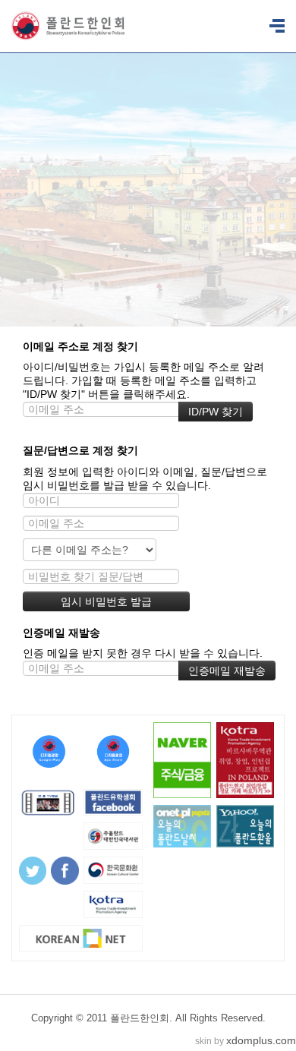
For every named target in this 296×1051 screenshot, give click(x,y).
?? (277, 26)
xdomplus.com (261, 1040)
